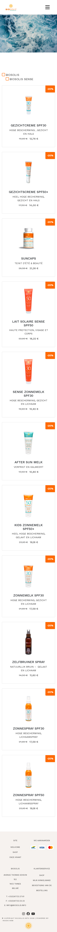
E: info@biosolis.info (15, 905)
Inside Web (8, 920)
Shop (15, 852)
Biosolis (12, 74)
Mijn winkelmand (42, 880)
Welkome (15, 847)
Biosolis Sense (21, 79)
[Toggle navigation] (47, 7)
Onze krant (15, 857)
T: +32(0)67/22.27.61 (15, 896)
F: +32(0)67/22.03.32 (15, 901)
